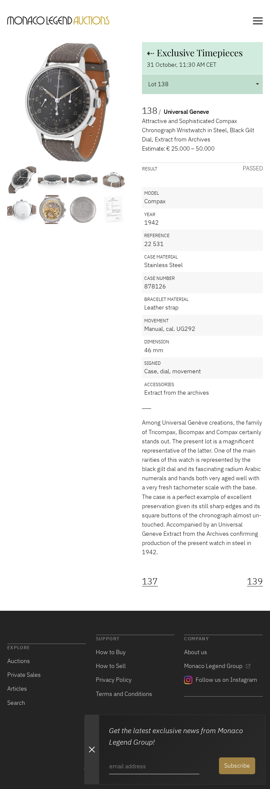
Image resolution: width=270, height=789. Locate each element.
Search (16, 702)
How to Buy (111, 652)
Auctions (18, 661)
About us (195, 652)
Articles (17, 688)
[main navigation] (258, 21)
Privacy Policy (114, 679)
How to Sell (111, 666)
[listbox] (202, 84)
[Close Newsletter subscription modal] (91, 749)
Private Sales (24, 674)
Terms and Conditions (124, 694)
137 (150, 581)
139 (255, 581)
